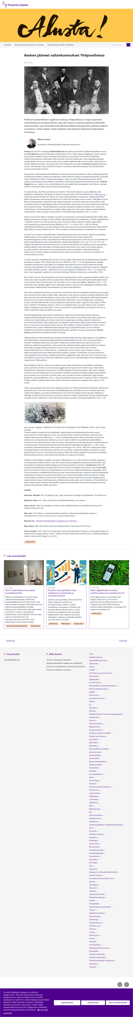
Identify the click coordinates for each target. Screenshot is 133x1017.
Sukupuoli (93, 869)
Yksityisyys (93, 964)
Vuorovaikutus (95, 945)
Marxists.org (100, 194)
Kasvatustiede (95, 755)
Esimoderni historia (97, 698)
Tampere (92, 891)
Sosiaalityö (93, 859)
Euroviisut (93, 708)
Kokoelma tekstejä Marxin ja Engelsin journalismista (56, 521)
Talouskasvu (66, 624)
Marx (91, 806)
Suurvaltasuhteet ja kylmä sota (101, 878)
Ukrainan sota (95, 926)
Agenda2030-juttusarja (98, 660)
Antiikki (92, 670)
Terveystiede (94, 904)
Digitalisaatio (94, 679)
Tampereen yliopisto (97, 897)
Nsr (90, 812)
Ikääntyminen (94, 727)
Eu (90, 705)
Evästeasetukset (67, 1003)
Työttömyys (94, 919)
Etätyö (92, 701)
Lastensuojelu (94, 793)
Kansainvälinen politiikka (99, 749)
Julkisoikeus (94, 742)
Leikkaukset (94, 796)
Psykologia (93, 840)
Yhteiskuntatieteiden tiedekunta (102, 960)
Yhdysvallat (93, 951)
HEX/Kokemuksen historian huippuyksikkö (106, 714)
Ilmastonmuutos (96, 730)
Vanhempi (10, 640)
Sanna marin (94, 844)
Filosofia (92, 711)
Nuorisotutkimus (96, 815)
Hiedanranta (94, 717)
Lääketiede (93, 802)
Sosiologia (93, 862)
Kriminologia (94, 780)
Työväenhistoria (95, 923)
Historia (92, 720)
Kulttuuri (93, 783)
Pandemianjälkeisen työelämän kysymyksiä (106, 825)
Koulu (91, 777)
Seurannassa (94, 847)
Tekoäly (92, 900)
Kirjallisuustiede (95, 765)
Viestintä (92, 941)
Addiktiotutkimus (96, 657)
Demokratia (94, 676)
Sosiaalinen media (96, 850)
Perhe (91, 828)
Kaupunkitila (94, 758)
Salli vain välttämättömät (118, 1003)
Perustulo (93, 831)
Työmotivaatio (95, 916)
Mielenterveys (94, 809)
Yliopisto (92, 967)
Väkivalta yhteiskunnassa (99, 948)
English (92, 692)
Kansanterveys (95, 752)
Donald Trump (95, 682)
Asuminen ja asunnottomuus (100, 673)
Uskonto (92, 929)
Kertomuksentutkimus (98, 761)
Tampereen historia (97, 894)
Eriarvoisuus (94, 695)
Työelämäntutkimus (97, 913)
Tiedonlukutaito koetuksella (100, 907)
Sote (91, 866)
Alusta (91, 667)
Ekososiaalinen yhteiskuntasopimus (103, 686)
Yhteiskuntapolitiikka (97, 957)
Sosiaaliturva (94, 856)
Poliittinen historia (96, 834)
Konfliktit (93, 771)
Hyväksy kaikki (93, 1003)
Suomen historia (96, 875)
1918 (91, 654)
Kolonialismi (94, 768)
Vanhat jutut (30, 542)
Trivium (92, 910)
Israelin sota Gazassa (97, 736)
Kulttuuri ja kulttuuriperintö (17, 626)
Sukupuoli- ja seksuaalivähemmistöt (103, 872)
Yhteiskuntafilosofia (97, 954)
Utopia (92, 932)
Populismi (93, 837)
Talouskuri (93, 888)
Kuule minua (94, 790)
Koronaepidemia (96, 774)
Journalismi (93, 739)
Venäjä (92, 938)
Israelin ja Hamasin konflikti (100, 733)
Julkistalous (53, 624)
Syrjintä (92, 881)
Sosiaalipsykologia (96, 853)
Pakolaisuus (94, 821)
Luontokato (94, 799)
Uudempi (124, 640)
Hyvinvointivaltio (96, 723)
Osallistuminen (95, 818)
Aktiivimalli (93, 663)
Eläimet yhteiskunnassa (98, 689)
